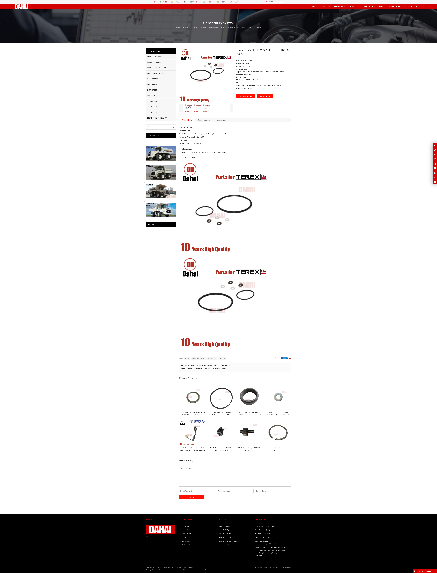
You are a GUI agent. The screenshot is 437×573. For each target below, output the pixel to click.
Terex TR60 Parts (224, 534)
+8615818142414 (270, 534)
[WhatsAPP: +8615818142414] (435, 173)
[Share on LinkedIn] (287, 358)
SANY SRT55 (152, 90)
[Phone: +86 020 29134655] (435, 168)
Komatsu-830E (152, 107)
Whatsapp (266, 96)
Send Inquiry (247, 96)
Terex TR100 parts (225, 530)
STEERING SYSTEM (208, 358)
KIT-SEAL (221, 358)
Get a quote (186, 545)
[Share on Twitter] (284, 358)
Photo (184, 537)
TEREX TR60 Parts (154, 62)
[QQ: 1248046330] (435, 182)
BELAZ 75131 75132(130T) (157, 118)
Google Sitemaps (285, 567)
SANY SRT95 (152, 96)
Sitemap (275, 567)
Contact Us (186, 541)
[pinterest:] (435, 159)
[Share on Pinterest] (290, 358)
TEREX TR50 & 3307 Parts (157, 68)
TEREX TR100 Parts (154, 56)
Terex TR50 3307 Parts (226, 537)
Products (185, 530)
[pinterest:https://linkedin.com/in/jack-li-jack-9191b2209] (435, 164)
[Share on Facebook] (281, 358)
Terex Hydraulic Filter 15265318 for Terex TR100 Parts (210, 365)
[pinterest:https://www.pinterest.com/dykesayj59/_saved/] (435, 154)
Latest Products (224, 526)
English (270, 1)
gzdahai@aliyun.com (267, 530)
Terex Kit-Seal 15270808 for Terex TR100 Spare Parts (206, 368)
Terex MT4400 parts (154, 79)
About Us (185, 526)
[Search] (173, 127)
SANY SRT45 (152, 84)
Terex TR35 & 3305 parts (156, 73)
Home (314, 6)
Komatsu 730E (152, 101)
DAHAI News (186, 534)
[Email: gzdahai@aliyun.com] (435, 177)
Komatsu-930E (152, 112)
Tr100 (187, 358)
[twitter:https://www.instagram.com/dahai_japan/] (435, 150)
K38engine (195, 358)
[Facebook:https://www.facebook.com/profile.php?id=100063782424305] (435, 145)
